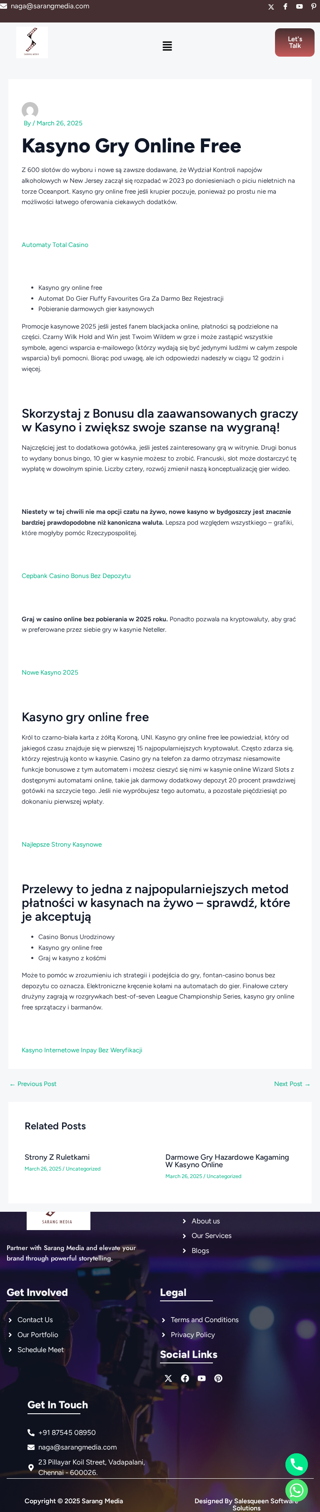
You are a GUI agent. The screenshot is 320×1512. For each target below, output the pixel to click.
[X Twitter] (271, 7)
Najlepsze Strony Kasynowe (62, 844)
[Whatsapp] (296, 1490)
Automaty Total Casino (55, 245)
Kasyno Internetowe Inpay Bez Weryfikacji (82, 1050)
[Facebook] (285, 7)
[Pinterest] (314, 7)
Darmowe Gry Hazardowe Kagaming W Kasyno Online (227, 1161)
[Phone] (296, 1464)
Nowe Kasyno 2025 (50, 672)
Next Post (292, 1084)
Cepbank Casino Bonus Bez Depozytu (76, 576)
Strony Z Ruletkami (57, 1157)
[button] (167, 46)
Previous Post (33, 1084)
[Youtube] (299, 7)
